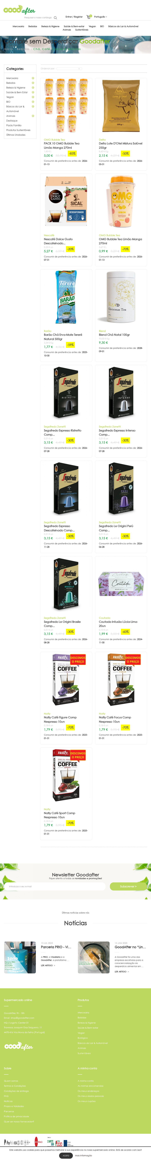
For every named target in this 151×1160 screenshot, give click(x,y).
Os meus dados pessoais (91, 1096)
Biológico (83, 1038)
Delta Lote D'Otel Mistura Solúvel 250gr (120, 145)
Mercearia (12, 78)
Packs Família (13, 125)
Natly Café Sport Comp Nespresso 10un (59, 815)
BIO (8, 101)
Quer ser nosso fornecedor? (19, 1121)
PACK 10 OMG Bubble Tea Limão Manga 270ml (61, 145)
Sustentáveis (84, 1053)
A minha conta (86, 1080)
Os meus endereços (88, 1091)
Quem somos (11, 1080)
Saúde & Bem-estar (88, 1027)
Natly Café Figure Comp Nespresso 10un (60, 719)
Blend (102, 330)
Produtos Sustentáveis (18, 130)
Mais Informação (83, 1155)
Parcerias (9, 1111)
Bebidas (10, 82)
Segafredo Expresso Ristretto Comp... (62, 432)
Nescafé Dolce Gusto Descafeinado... (58, 241)
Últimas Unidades (15, 134)
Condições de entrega (16, 1091)
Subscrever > (128, 886)
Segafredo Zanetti (55, 426)
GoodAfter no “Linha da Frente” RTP (131, 947)
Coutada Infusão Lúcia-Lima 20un (118, 624)
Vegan (10, 97)
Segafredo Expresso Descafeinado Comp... (59, 528)
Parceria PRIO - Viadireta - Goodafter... (57, 947)
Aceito (66, 1156)
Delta (102, 139)
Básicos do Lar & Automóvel (15, 109)
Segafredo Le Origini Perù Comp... (116, 528)
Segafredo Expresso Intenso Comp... (117, 432)
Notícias (8, 1101)
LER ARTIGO (47, 965)
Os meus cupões (87, 1101)
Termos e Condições (15, 1085)
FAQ (6, 1096)
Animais (10, 115)
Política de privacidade (16, 1116)
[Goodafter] (19, 10)
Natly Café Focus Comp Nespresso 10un (115, 719)
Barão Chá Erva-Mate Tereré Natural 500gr (63, 337)
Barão (47, 330)
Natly (47, 713)
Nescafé (49, 235)
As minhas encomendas (90, 1085)
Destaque (11, 120)
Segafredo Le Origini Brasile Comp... (62, 624)
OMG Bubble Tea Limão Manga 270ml (120, 241)
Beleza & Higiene (15, 87)
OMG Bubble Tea (54, 139)
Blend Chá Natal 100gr (114, 334)
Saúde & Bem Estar (17, 92)
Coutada (104, 617)
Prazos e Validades (14, 1106)
